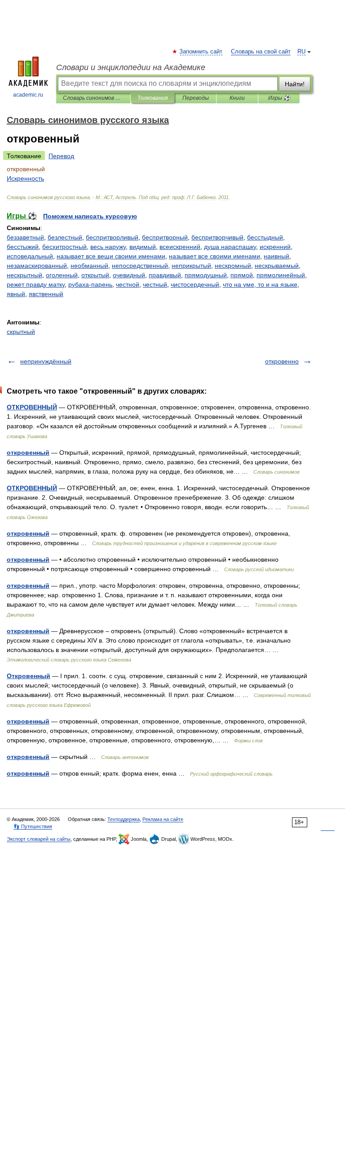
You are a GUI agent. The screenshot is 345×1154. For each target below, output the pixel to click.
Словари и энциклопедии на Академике (130, 67)
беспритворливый (112, 237)
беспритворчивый (217, 237)
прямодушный (206, 275)
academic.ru (28, 95)
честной (127, 284)
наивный (276, 256)
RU (301, 52)
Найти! (295, 84)
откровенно (282, 361)
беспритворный (165, 237)
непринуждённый (45, 361)
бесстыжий (23, 246)
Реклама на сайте (162, 819)
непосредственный (140, 265)
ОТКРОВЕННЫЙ (32, 407)
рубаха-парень (90, 284)
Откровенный (28, 675)
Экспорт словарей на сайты (39, 839)
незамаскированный (37, 265)
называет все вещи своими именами (111, 256)
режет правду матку (36, 284)
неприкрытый (191, 265)
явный (16, 293)
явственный (46, 293)
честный (155, 284)
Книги (237, 98)
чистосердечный (195, 284)
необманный (89, 265)
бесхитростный (64, 246)
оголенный (62, 275)
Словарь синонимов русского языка (93, 98)
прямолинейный (281, 275)
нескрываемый (277, 265)
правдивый (165, 275)
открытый (95, 275)
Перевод (61, 156)
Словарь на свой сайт (261, 52)
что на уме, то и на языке (260, 284)
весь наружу (108, 246)
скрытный (21, 331)
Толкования (152, 98)
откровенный (28, 452)
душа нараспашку (230, 246)
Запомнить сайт (201, 52)
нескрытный (24, 275)
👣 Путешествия (32, 826)
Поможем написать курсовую (90, 216)
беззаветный (25, 237)
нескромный (233, 265)
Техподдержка (123, 819)
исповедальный (30, 256)
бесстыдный (265, 237)
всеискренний (179, 246)
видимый (142, 246)
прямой (241, 275)
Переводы (195, 98)
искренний (275, 246)
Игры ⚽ (279, 98)
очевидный (129, 275)
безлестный (65, 237)
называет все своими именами (214, 256)
